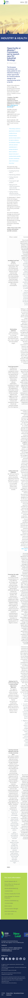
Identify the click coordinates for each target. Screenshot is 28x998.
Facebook (20, 959)
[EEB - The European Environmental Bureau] (6, 2)
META (17, 934)
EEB (5, 934)
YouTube (24, 959)
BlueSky (17, 959)
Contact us (4, 945)
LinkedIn (2, 959)
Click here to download (12, 106)
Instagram (6, 959)
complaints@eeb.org (6, 950)
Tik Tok (10, 959)
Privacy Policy (9, 993)
